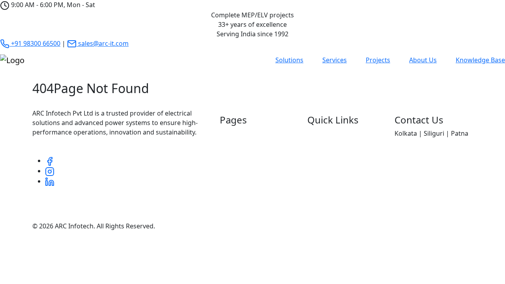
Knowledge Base (480, 60)
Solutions (289, 60)
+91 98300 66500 (34, 43)
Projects (378, 60)
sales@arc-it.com (103, 43)
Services (334, 60)
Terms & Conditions (443, 226)
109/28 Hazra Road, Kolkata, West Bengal (434, 168)
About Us (423, 60)
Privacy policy (377, 226)
